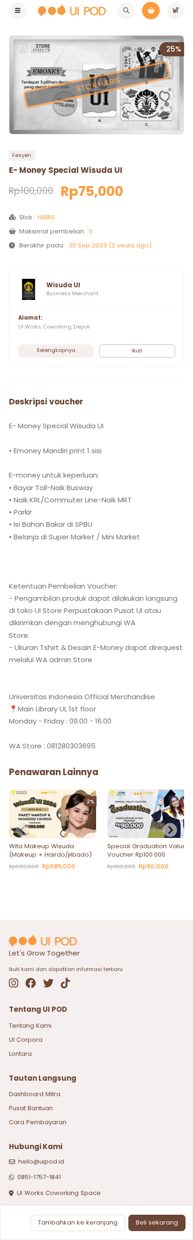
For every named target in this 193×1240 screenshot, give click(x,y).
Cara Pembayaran (38, 1122)
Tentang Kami (30, 1025)
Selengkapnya (56, 350)
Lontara (20, 1053)
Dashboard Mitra (34, 1094)
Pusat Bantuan (31, 1108)
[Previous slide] (23, 830)
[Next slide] (170, 830)
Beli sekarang (157, 1222)
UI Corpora (26, 1039)
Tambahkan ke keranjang (78, 1222)
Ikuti (137, 350)
